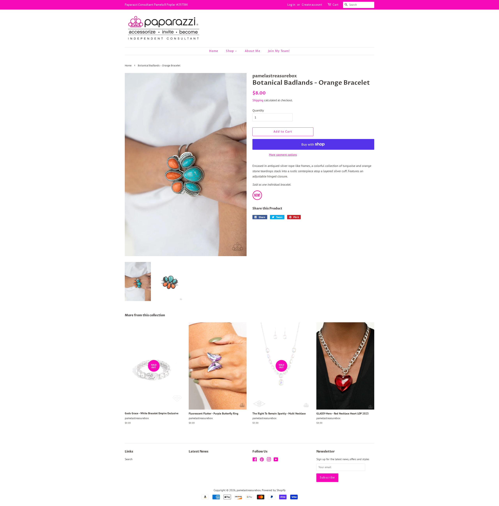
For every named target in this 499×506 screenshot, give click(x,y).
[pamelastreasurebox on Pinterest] (262, 460)
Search (129, 459)
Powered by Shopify (274, 490)
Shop (230, 51)
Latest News (198, 451)
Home (213, 51)
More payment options (283, 155)
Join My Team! (279, 51)
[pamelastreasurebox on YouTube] (276, 460)
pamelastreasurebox (249, 490)
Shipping (257, 100)
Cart (336, 5)
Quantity (258, 110)
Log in (291, 5)
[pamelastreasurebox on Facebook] (254, 460)
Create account (312, 5)
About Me (252, 51)
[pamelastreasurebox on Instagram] (269, 460)
